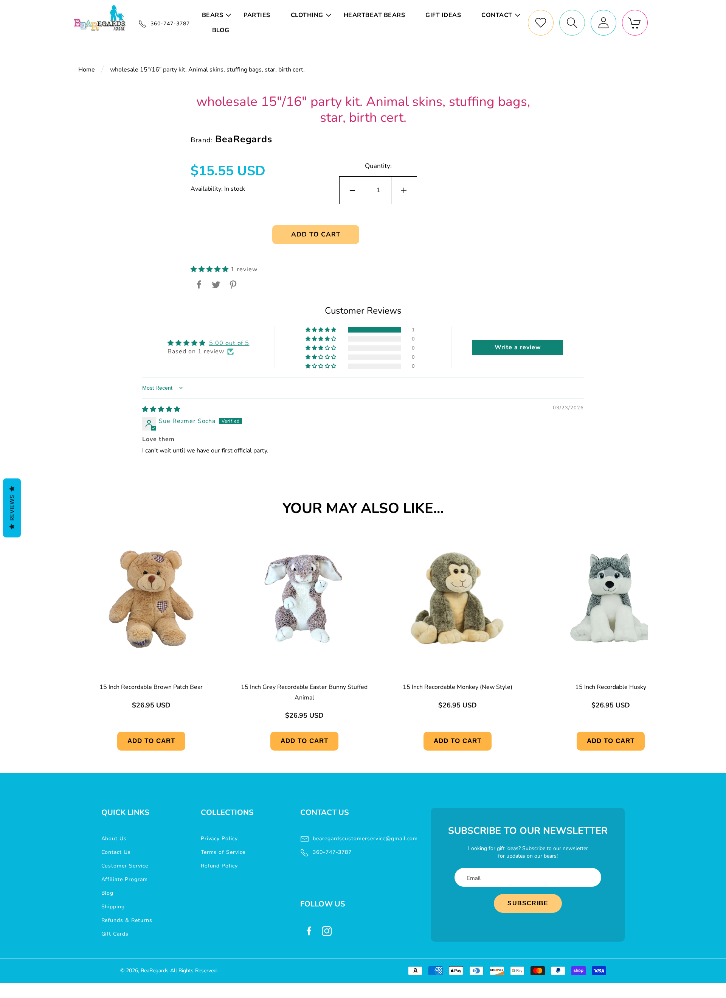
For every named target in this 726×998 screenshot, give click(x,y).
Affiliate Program (124, 879)
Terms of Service (223, 852)
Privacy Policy (219, 838)
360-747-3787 (332, 852)
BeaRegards (155, 970)
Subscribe (527, 903)
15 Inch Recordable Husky (610, 687)
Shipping (113, 906)
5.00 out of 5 (229, 343)
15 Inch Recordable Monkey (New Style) (457, 687)
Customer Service (124, 865)
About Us (114, 838)
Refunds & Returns (126, 920)
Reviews (12, 508)
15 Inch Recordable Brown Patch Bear (151, 687)
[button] (218, 15)
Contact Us (116, 852)
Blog (107, 893)
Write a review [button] (518, 347)
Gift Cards (115, 933)
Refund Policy (219, 865)
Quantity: (378, 166)
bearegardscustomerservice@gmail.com (365, 838)
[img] (161, 409)
